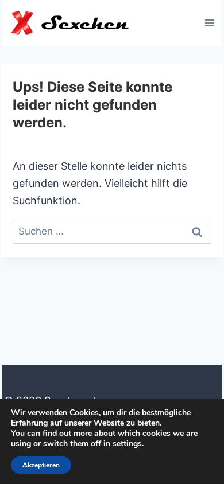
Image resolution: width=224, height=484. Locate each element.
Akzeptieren (41, 465)
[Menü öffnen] (209, 23)
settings (127, 444)
